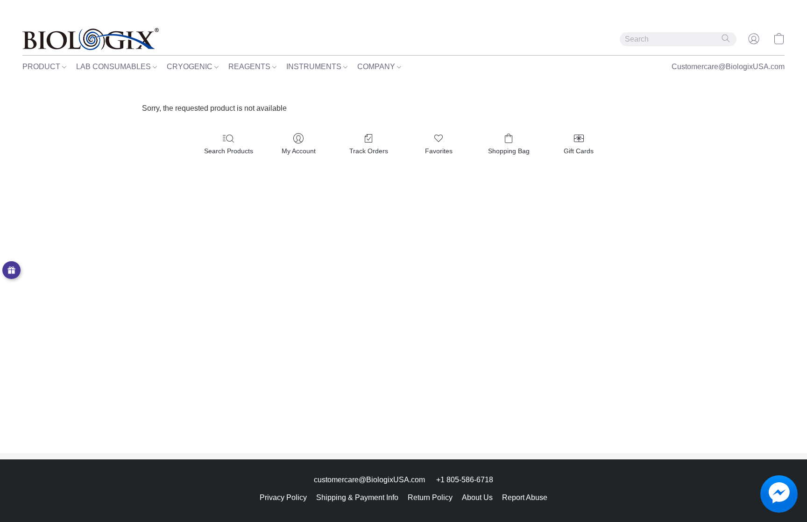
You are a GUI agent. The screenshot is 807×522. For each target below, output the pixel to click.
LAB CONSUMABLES (114, 67)
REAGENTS (250, 67)
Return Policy (430, 497)
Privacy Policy (283, 497)
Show (11, 270)
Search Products (228, 151)
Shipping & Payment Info (357, 497)
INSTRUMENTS (314, 67)
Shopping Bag (509, 151)
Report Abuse (524, 497)
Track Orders (368, 151)
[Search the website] (726, 38)
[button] (90, 38)
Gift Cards (579, 151)
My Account (299, 151)
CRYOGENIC (190, 67)
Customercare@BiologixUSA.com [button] (728, 67)
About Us (477, 497)
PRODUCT (42, 67)
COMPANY (377, 67)
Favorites (439, 151)
